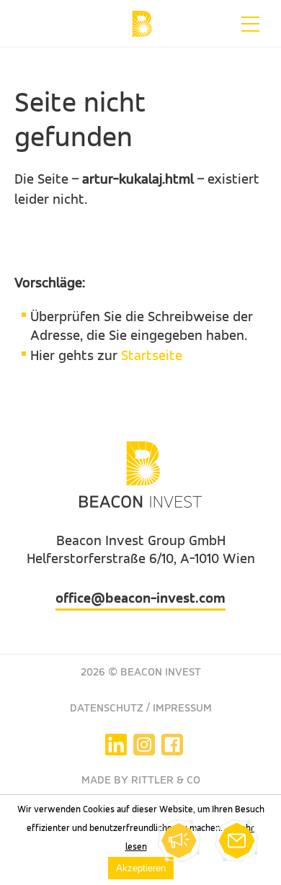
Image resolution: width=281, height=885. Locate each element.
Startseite (151, 356)
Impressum (182, 708)
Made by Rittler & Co (140, 780)
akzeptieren (141, 868)
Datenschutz (106, 708)
